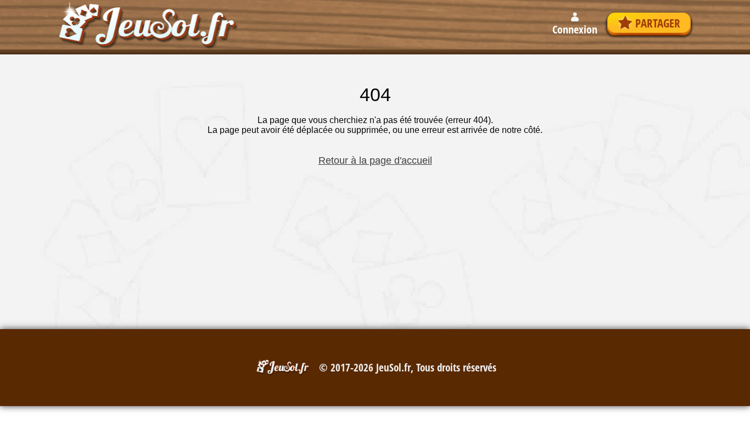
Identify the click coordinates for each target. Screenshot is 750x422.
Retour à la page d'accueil (375, 160)
